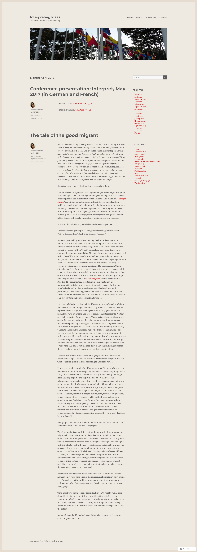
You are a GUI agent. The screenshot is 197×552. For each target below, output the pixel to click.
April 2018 (138, 114)
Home (130, 18)
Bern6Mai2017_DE (83, 103)
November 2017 (140, 121)
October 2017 (139, 123)
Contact (163, 18)
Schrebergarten (93, 279)
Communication (140, 152)
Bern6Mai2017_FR (82, 110)
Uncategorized (35, 115)
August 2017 (139, 128)
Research (138, 178)
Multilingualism (140, 171)
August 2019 (139, 109)
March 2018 (139, 116)
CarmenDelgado (36, 110)
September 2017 (140, 126)
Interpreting (139, 164)
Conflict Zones (140, 154)
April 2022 (138, 97)
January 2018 (139, 119)
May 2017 (138, 133)
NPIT (136, 173)
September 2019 (140, 107)
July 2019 (138, 111)
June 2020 (138, 102)
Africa (137, 149)
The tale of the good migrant (64, 135)
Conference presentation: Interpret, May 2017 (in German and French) (77, 91)
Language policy (140, 166)
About (139, 18)
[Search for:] (148, 77)
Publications (150, 18)
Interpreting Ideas (45, 17)
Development (139, 157)
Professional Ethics (142, 176)
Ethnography (139, 159)
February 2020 (140, 104)
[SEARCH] (165, 77)
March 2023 (139, 95)
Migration (138, 169)
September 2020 (140, 99)
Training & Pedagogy (142, 181)
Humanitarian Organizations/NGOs (147, 161)
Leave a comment (37, 118)
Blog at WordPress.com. (54, 541)
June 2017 (138, 131)
